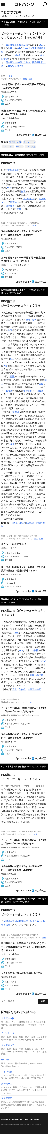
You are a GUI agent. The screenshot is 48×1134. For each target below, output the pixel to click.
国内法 (18, 55)
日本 (14, 689)
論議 (12, 376)
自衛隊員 (10, 206)
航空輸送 (14, 202)
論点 (41, 383)
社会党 (40, 390)
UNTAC (19, 147)
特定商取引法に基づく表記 (18, 1119)
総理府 (15, 412)
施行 (28, 319)
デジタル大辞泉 (8, 22)
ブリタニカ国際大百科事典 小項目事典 (18, 899)
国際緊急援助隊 (15, 66)
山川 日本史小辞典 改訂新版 (13, 767)
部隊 (19, 209)
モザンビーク (29, 142)
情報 (25, 79)
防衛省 (22, 689)
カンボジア (28, 198)
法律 (10, 48)
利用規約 (4, 1119)
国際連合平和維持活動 (17, 44)
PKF (12, 359)
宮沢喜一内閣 (15, 142)
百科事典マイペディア (11, 599)
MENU (3, 4)
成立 (42, 55)
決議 (10, 330)
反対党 (9, 390)
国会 (5, 366)
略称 (34, 319)
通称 (19, 48)
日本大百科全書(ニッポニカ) (13, 290)
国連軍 (15, 523)
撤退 (23, 191)
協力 (41, 44)
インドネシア (8, 147)
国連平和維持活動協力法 (18, 62)
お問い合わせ (34, 1119)
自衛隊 (4, 59)
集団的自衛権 (36, 675)
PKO (25, 48)
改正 (12, 444)
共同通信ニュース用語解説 (13, 155)
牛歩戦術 (27, 390)
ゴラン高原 (30, 147)
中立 (9, 188)
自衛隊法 (30, 523)
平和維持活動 (12, 170)
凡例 (30, 79)
